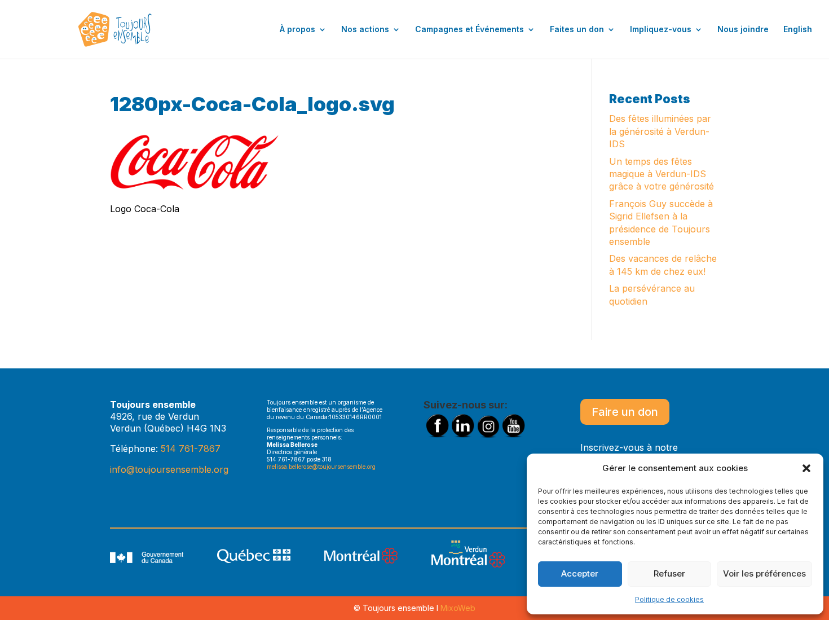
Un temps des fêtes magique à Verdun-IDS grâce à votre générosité (661, 174)
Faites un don (577, 29)
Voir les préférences (764, 573)
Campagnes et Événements (469, 29)
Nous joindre (743, 29)
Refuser (669, 573)
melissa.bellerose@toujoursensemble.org (321, 466)
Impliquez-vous (660, 29)
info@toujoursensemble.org (169, 469)
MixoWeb (457, 608)
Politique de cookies (669, 599)
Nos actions (365, 29)
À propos (297, 29)
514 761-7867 (191, 448)
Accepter (579, 573)
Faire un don (625, 412)
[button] (806, 468)
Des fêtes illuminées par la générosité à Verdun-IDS (660, 131)
